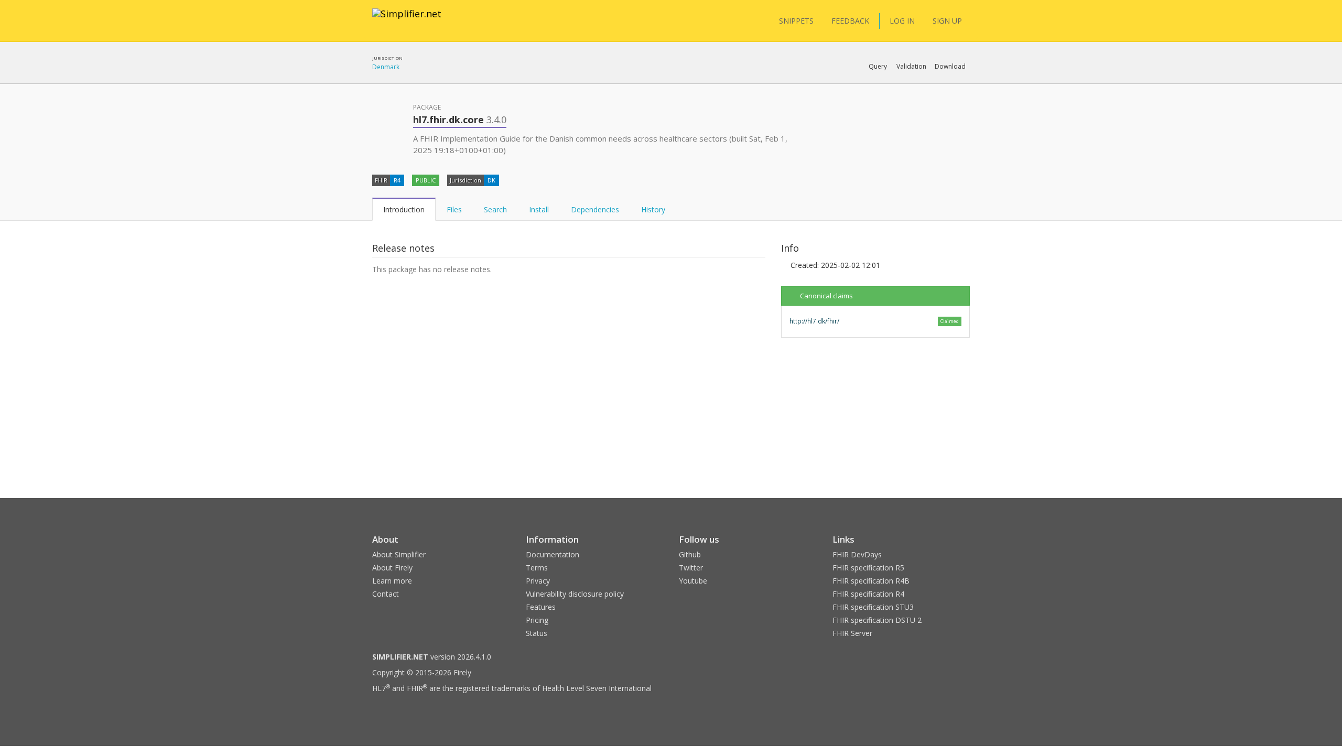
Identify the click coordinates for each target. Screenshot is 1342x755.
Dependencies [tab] (595, 209)
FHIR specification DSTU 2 (877, 620)
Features (541, 607)
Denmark (385, 66)
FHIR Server (852, 633)
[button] (878, 66)
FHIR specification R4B (871, 581)
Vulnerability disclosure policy (575, 594)
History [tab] (653, 209)
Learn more (392, 581)
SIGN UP (947, 21)
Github (690, 554)
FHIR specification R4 (868, 594)
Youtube (693, 581)
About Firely (392, 568)
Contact (385, 594)
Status (536, 633)
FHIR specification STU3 (873, 607)
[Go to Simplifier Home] (406, 20)
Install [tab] (539, 209)
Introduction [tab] (404, 209)
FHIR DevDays (857, 554)
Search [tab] (495, 209)
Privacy (538, 581)
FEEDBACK (850, 21)
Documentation (552, 554)
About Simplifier (399, 554)
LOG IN (902, 21)
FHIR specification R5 (868, 568)
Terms (537, 568)
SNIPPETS (796, 21)
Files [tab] (454, 209)
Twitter (691, 568)
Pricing (537, 620)
